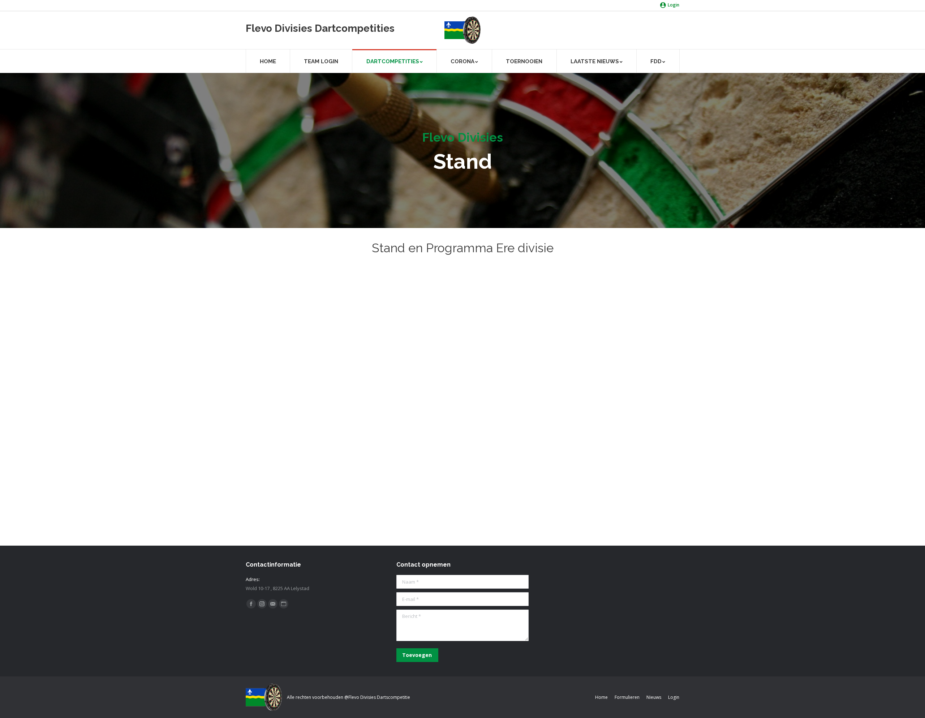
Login (673, 5)
